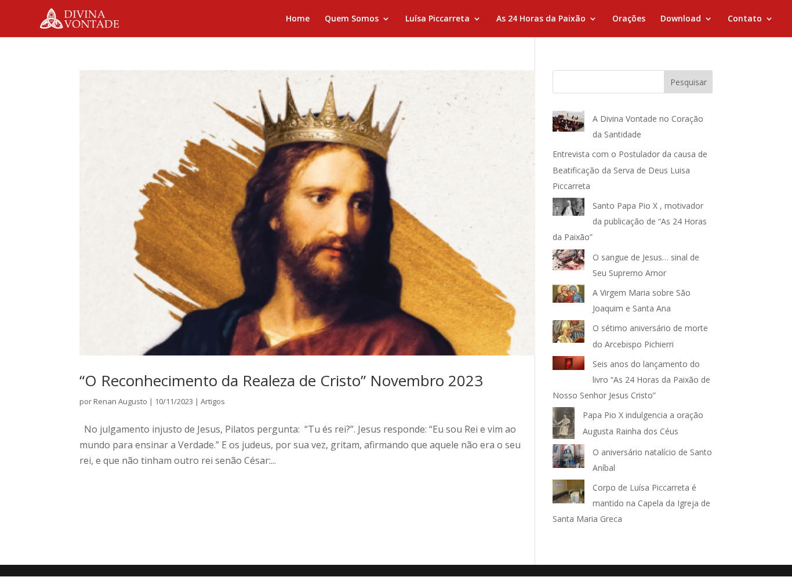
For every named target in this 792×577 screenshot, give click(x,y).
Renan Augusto (120, 401)
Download (680, 19)
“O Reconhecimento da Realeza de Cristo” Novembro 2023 (281, 380)
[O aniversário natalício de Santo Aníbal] (568, 458)
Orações (628, 19)
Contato (745, 19)
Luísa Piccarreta (437, 19)
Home (298, 19)
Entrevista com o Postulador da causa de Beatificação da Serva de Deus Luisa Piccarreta (630, 169)
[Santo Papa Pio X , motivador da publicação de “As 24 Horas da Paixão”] (568, 209)
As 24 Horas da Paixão (541, 19)
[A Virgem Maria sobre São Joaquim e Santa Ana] (568, 296)
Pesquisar (688, 82)
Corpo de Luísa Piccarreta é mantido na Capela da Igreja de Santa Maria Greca (631, 503)
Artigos (213, 401)
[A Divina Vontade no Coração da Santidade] (568, 124)
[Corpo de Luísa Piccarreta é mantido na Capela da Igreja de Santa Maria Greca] (568, 494)
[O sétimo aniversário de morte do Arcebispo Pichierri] (568, 333)
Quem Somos (352, 19)
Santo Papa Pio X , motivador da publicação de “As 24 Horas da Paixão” (630, 221)
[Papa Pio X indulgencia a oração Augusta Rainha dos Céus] (564, 425)
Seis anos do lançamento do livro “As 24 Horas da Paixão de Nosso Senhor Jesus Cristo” (631, 379)
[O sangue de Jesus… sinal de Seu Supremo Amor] (568, 262)
